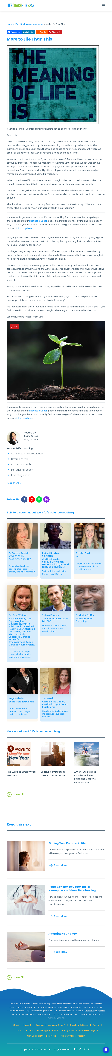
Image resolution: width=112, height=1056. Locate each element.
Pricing (96, 1025)
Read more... (14, 482)
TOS (19, 1030)
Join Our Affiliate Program (73, 1036)
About (16, 1025)
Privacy (29, 1030)
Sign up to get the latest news (41, 1036)
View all (19, 794)
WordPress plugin (87, 1030)
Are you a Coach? (56, 1025)
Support (27, 1025)
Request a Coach (38, 220)
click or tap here (23, 228)
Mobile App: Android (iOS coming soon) (56, 1030)
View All (19, 977)
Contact (40, 1025)
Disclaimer (90, 1010)
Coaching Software (79, 1025)
